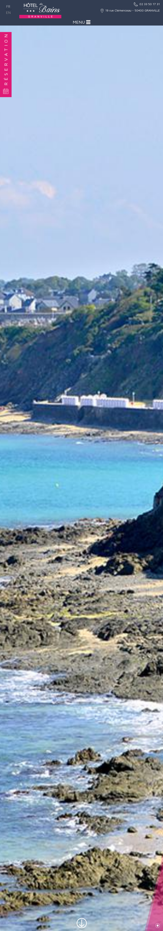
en (8, 12)
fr (8, 6)
